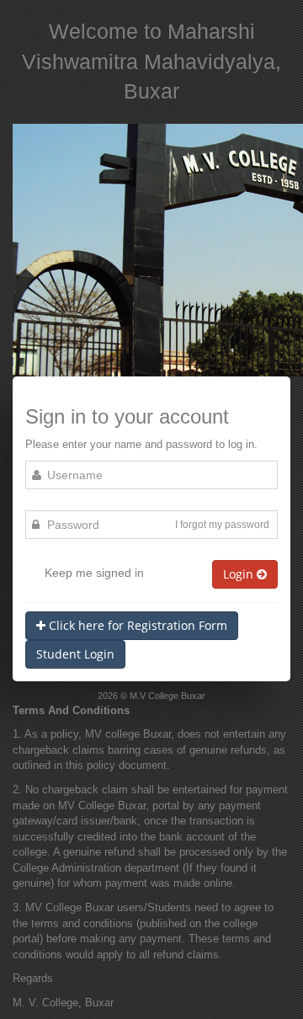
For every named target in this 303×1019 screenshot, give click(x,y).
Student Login (75, 654)
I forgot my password (222, 525)
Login (240, 574)
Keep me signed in (94, 572)
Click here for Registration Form (136, 625)
